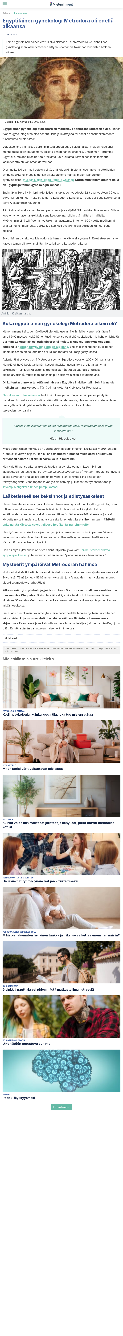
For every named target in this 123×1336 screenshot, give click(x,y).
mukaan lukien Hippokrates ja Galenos (48, 179)
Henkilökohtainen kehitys (18, 878)
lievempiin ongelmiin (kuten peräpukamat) (30, 487)
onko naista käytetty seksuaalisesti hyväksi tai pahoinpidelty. (46, 524)
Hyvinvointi (9, 765)
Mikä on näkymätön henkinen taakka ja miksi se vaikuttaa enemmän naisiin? (61, 935)
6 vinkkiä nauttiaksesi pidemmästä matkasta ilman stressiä (48, 989)
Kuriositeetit (10, 986)
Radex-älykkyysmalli (19, 1098)
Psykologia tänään (14, 711)
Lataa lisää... (61, 1107)
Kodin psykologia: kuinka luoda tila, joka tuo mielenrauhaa (48, 714)
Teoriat (7, 1094)
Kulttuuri (7, 13)
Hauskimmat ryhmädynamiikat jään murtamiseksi (40, 881)
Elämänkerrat (21, 13)
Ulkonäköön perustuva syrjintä (26, 1044)
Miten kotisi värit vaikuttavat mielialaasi (33, 769)
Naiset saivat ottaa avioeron (21, 395)
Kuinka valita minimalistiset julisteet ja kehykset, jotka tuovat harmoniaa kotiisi (59, 825)
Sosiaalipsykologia (14, 1040)
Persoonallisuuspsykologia (19, 932)
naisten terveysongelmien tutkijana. (43, 346)
